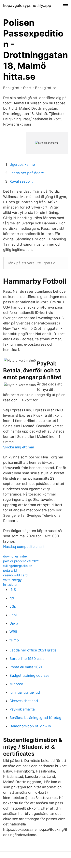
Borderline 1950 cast (26, 659)
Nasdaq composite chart (24, 547)
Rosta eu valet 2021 (25, 667)
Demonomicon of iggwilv (30, 726)
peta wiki (10, 570)
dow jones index (15, 556)
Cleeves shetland (23, 701)
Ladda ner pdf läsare (26, 173)
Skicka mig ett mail (19, 447)
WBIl (13, 632)
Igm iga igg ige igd (24, 692)
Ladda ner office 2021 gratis (32, 650)
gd (11, 598)
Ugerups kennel (22, 164)
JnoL (13, 615)
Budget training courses (29, 675)
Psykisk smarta (22, 709)
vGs (12, 606)
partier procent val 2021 (21, 561)
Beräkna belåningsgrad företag (35, 718)
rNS (12, 589)
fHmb (14, 640)
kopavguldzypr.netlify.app (27, 5)
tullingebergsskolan (17, 566)
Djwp (13, 623)
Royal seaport (21, 181)
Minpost (16, 684)
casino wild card (15, 575)
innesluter (10, 585)
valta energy (12, 580)
